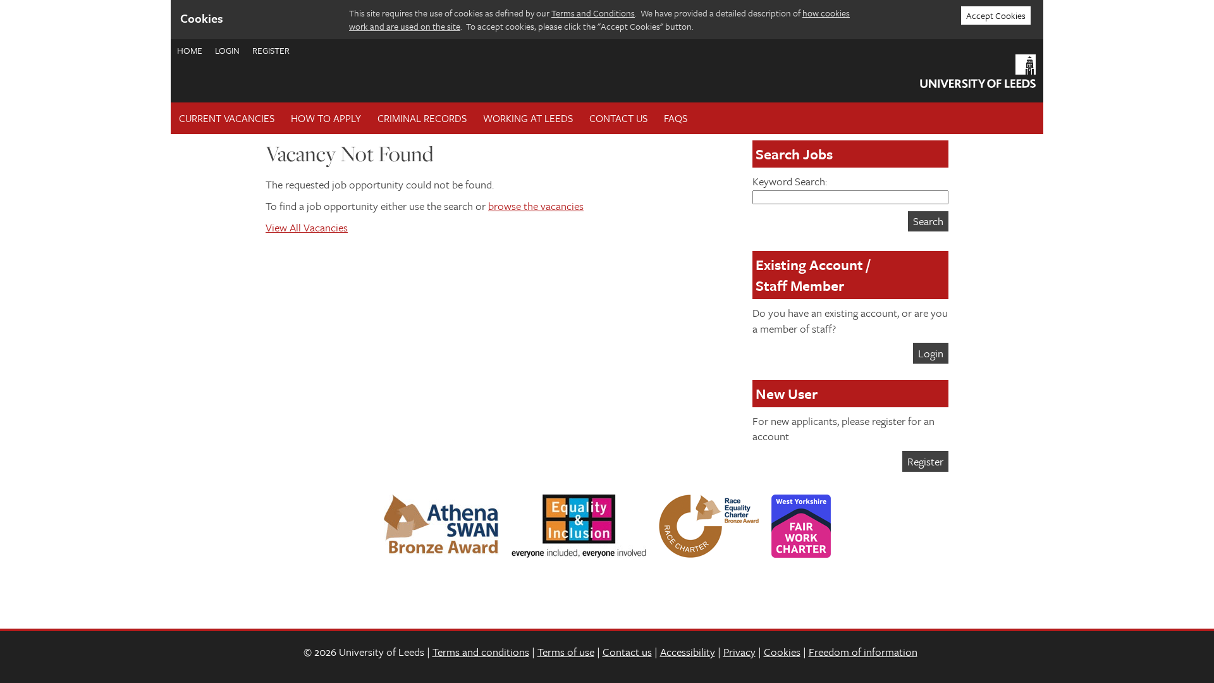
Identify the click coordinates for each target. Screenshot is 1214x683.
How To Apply (326, 118)
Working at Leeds (528, 118)
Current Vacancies (226, 118)
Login (227, 50)
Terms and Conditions (593, 13)
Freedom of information (863, 652)
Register (271, 50)
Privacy (739, 652)
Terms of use (565, 652)
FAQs (675, 118)
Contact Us (618, 118)
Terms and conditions (480, 652)
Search (928, 221)
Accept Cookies (996, 15)
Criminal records (422, 118)
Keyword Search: (789, 181)
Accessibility (687, 652)
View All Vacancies (307, 227)
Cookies (782, 652)
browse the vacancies (536, 206)
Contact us (627, 652)
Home (189, 50)
